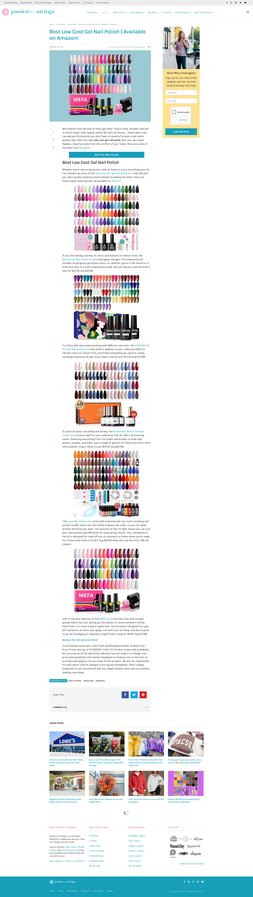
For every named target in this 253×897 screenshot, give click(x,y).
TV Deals (93, 841)
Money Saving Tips (69, 850)
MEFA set (105, 618)
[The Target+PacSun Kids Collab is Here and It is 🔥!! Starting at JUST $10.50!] (186, 744)
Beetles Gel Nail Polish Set (77, 259)
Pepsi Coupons (134, 861)
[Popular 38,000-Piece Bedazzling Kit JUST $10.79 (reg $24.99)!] (186, 783)
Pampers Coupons (136, 851)
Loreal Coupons (135, 856)
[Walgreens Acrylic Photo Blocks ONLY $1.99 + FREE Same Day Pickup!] (67, 783)
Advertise (80, 861)
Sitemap (110, 891)
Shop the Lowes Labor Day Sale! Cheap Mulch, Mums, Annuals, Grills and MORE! (66, 763)
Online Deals (60, 24)
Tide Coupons (134, 841)
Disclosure (85, 891)
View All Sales (94, 866)
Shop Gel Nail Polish (106, 154)
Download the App (10, 3)
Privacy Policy (98, 891)
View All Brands (135, 866)
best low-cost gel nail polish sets (114, 173)
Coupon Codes (88, 681)
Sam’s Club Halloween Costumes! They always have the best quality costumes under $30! (145, 763)
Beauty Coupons (75, 681)
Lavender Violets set (79, 521)
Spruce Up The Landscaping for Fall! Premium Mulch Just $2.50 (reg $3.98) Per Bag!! (106, 763)
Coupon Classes (74, 3)
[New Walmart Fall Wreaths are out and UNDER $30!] (107, 783)
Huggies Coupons (135, 846)
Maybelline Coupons (137, 836)
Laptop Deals (95, 846)
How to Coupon (59, 3)
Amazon (84, 147)
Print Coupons (88, 3)
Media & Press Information (192, 863)
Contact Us (69, 861)
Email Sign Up (72, 891)
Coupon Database (102, 3)
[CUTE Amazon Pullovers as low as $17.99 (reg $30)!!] (146, 783)
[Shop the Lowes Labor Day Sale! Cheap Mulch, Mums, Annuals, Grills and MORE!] (67, 743)
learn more (140, 47)
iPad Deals (93, 836)
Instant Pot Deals (96, 851)
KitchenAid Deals (96, 856)
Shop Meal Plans (26, 3)
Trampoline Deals (96, 861)
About (51, 891)
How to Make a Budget (43, 3)
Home (51, 24)
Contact (61, 891)
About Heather (55, 861)
